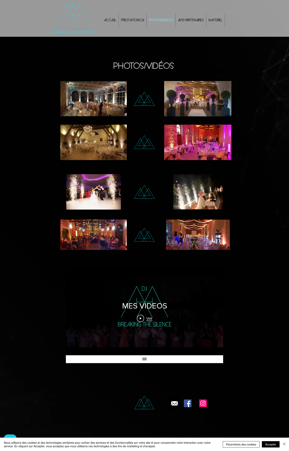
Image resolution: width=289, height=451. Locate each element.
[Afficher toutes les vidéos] (144, 359)
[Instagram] (203, 403)
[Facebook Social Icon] (187, 403)
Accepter (270, 444)
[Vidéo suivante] (215, 311)
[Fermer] (284, 444)
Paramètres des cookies (241, 444)
